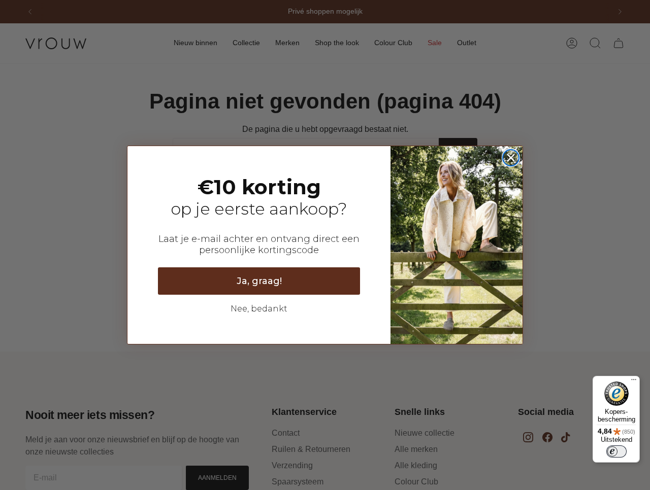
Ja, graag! (259, 281)
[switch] (616, 451)
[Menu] (634, 382)
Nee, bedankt (259, 308)
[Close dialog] (511, 158)
